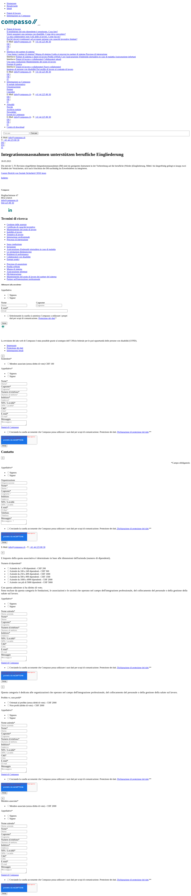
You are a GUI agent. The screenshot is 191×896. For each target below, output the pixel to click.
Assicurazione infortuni (125, 57)
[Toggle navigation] (39, 25)
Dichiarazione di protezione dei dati (132, 432)
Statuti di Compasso (10, 427)
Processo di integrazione (96, 54)
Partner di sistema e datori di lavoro (32, 57)
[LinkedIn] (10, 212)
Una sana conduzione (16, 62)
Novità (10, 107)
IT (8, 49)
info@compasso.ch (22, 41)
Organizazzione (14, 87)
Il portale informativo (16, 84)
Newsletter (11, 112)
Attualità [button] (10, 104)
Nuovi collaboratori (52, 67)
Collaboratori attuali (52, 59)
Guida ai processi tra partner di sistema (68, 54)
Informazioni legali (15, 350)
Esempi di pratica (14, 64)
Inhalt (9, 8)
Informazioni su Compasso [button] (18, 82)
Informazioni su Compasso (18, 16)
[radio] (38, 295)
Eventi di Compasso (15, 114)
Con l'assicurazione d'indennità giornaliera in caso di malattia (88, 57)
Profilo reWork (54, 57)
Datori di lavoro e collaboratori (30, 59)
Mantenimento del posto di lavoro (41, 62)
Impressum (11, 345)
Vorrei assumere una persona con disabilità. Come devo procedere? (36, 34)
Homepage (11, 3)
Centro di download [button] (15, 127)
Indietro (4, 178)
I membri (11, 92)
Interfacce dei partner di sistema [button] (21, 52)
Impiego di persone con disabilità (21, 69)
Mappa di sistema (43, 54)
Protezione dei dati (46, 318)
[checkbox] (35, 296)
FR (8, 46)
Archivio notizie (14, 109)
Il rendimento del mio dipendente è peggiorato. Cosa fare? (32, 31)
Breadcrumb (12, 6)
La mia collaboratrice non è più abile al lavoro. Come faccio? (33, 36)
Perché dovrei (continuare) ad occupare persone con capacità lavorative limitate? (42, 39)
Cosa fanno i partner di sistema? (21, 54)
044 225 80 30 (7, 203)
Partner (10, 89)
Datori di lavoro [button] (14, 29)
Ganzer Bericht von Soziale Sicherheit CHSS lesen (23, 173)
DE (8, 44)
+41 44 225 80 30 (43, 41)
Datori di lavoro (14, 13)
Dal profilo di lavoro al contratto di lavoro (54, 69)
